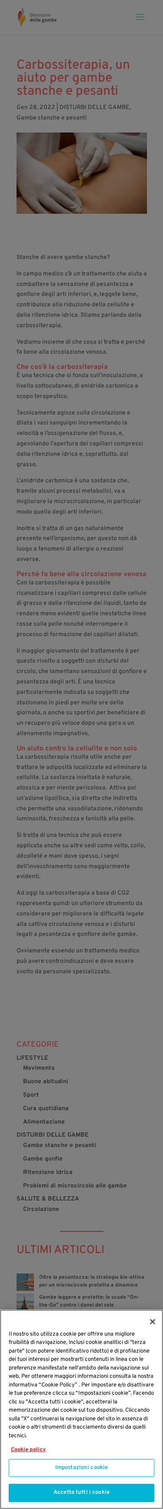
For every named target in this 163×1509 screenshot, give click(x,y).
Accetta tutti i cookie (81, 1492)
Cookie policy (28, 1449)
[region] (81, 1409)
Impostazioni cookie (81, 1467)
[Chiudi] (152, 1321)
